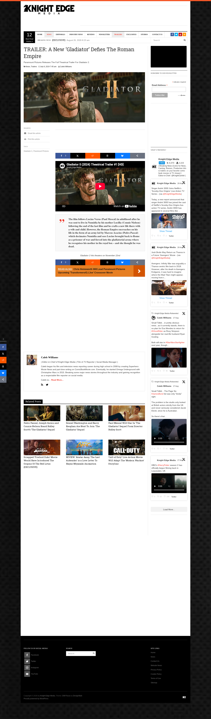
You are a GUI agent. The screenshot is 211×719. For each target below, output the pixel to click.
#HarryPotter (163, 465)
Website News (156, 665)
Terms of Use (156, 678)
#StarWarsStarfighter (175, 342)
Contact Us (157, 34)
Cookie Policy (156, 674)
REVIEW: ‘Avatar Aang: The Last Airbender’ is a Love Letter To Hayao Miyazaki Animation (83, 460)
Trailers (118, 34)
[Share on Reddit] (92, 156)
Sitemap (154, 683)
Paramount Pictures (41, 151)
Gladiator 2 (28, 151)
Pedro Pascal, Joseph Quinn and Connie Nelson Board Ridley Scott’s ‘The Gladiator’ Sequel (41, 426)
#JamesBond (157, 394)
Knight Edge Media (166, 183)
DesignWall (77, 696)
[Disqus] (84, 516)
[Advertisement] (134, 15)
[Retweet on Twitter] (152, 313)
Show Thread (165, 231)
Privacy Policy (156, 670)
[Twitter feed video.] (169, 358)
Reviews (90, 34)
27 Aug (176, 318)
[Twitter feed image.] (169, 220)
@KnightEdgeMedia (172, 194)
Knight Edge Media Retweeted (166, 313)
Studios (144, 34)
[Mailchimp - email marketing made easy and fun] (181, 95)
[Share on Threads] (107, 156)
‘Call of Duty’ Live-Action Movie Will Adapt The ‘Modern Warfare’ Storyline (126, 460)
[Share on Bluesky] (122, 156)
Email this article (34, 133)
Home (39, 34)
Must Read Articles (29, 37)
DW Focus (66, 696)
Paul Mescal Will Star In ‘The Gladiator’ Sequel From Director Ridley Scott (125, 426)
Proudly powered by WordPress (36, 699)
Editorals (60, 34)
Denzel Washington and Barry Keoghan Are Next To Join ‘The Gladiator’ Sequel (83, 426)
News (49, 34)
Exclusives (131, 34)
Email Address (160, 85)
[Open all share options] (137, 156)
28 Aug (180, 183)
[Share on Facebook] (3, 347)
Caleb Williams (66, 67)
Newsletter (104, 34)
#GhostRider (157, 331)
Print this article (33, 139)
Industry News (76, 34)
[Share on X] (77, 156)
